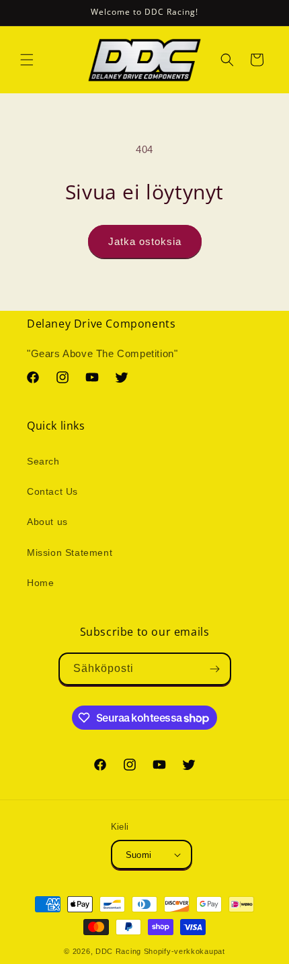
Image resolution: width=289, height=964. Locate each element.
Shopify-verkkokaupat (184, 951)
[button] (27, 60)
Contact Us (52, 491)
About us (47, 521)
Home (40, 582)
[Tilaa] (215, 669)
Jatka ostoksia (144, 241)
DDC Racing (118, 951)
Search (43, 461)
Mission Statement (69, 552)
